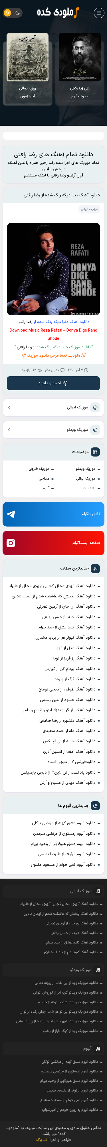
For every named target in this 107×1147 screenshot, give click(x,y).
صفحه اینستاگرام (86, 543)
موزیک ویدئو (77, 430)
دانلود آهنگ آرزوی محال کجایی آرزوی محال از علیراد (52, 586)
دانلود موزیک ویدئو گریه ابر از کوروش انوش (65, 993)
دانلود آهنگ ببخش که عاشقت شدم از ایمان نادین (54, 596)
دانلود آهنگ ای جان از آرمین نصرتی (66, 607)
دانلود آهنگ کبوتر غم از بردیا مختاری (65, 638)
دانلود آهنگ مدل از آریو (76, 648)
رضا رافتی (25, 322)
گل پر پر (27, 92)
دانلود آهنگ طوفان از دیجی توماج (67, 689)
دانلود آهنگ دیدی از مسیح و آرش (68, 783)
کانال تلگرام (91, 514)
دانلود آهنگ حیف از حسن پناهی (69, 617)
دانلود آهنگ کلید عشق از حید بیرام (67, 627)
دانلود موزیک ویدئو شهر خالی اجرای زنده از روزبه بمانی (57, 1021)
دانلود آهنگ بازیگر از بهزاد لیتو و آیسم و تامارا (59, 710)
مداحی (44, 479)
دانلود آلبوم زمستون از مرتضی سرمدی (64, 834)
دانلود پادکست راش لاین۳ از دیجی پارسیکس (58, 773)
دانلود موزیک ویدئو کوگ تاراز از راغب (70, 1031)
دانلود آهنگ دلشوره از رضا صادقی (67, 721)
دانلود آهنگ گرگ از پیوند (75, 679)
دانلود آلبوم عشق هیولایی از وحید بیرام (63, 844)
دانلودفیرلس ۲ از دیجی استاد (71, 762)
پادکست (89, 488)
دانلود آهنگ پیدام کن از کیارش (70, 669)
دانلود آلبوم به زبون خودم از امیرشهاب (70, 1110)
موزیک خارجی (39, 469)
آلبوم (46, 488)
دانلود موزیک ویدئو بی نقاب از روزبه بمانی (66, 983)
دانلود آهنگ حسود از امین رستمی (68, 700)
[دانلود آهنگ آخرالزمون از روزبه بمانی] (80, 57)
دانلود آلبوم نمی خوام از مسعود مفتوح (63, 865)
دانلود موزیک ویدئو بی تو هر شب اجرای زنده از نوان (59, 1012)
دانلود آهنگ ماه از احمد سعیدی (69, 731)
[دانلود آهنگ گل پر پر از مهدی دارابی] (27, 57)
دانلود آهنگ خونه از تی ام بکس (69, 741)
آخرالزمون (79, 92)
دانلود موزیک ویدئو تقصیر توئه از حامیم (68, 1002)
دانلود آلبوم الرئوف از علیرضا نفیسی (67, 854)
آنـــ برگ (42, 1140)
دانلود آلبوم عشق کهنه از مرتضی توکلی (64, 823)
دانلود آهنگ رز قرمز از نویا (74, 658)
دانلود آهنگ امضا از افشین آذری (69, 752)
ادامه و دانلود (50, 383)
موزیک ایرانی (77, 407)
